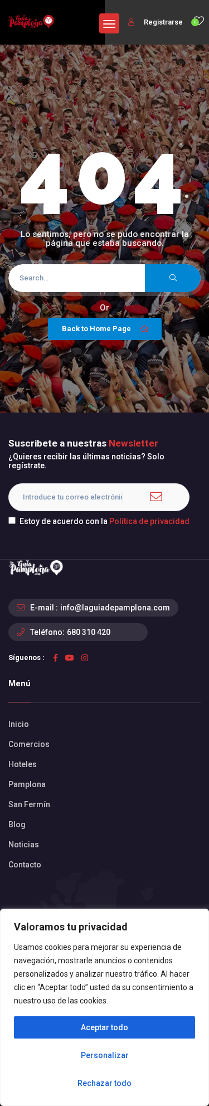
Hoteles (22, 764)
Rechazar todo (104, 1083)
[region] (104, 1007)
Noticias (23, 844)
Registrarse (162, 22)
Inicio (18, 724)
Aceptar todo (104, 1027)
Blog (17, 824)
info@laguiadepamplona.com (115, 607)
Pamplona (27, 784)
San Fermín (29, 804)
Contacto (24, 864)
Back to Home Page (96, 328)
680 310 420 (88, 632)
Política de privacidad (149, 521)
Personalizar (105, 1055)
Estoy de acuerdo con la (104, 521)
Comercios (29, 744)
